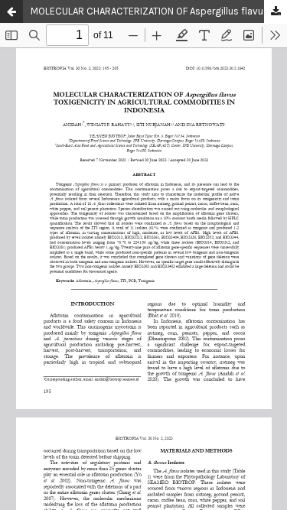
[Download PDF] (275, 12)
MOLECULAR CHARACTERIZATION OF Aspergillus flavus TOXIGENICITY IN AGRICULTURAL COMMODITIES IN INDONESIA (159, 11)
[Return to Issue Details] (11, 11)
